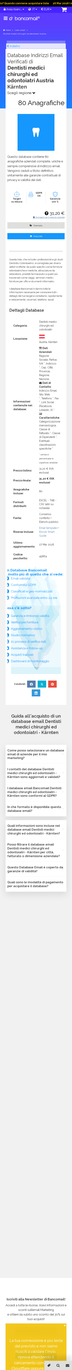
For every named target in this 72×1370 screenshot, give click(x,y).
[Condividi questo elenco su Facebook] (31, 684)
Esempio (37, 225)
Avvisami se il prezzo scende (50, 217)
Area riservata (14, 9)
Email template (48, 527)
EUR (46, 9)
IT (33, 9)
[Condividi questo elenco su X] (42, 684)
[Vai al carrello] (61, 10)
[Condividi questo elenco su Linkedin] (36, 692)
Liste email (20, 30)
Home (8, 30)
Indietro (14, 46)
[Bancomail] (24, 21)
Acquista (37, 236)
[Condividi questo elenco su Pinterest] (52, 684)
